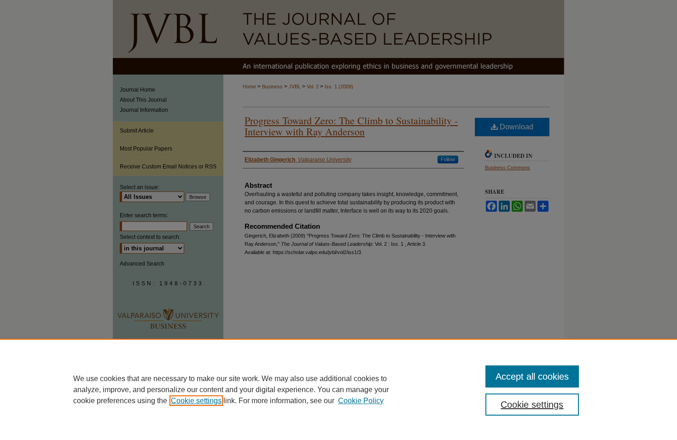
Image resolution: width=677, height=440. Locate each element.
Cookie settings (196, 401)
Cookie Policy (361, 401)
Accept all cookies (532, 376)
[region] (338, 389)
